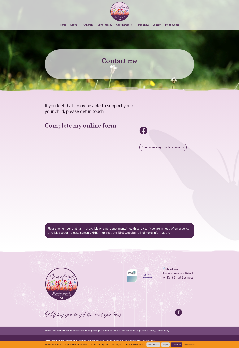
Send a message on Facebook (161, 147)
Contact (157, 25)
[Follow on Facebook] (178, 312)
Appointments (124, 25)
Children (88, 25)
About (73, 25)
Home (63, 25)
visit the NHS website (121, 232)
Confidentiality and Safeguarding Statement (89, 330)
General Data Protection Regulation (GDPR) (133, 330)
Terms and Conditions (55, 330)
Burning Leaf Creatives (144, 340)
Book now (143, 25)
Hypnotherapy (104, 25)
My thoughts (172, 25)
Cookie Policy (163, 330)
